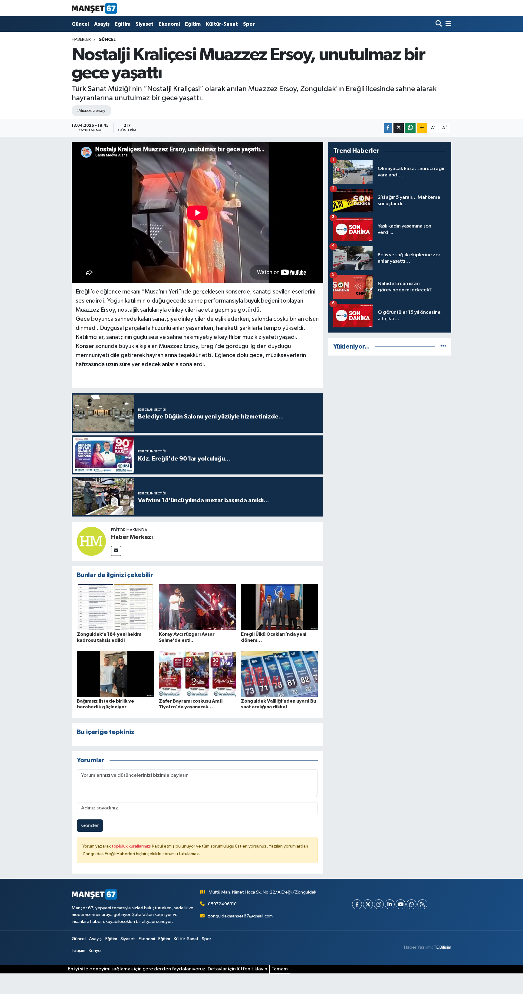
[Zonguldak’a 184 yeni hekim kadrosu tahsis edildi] (115, 607)
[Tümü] (443, 346)
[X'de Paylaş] (398, 128)
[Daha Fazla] (422, 128)
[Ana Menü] (447, 24)
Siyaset (144, 24)
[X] (368, 904)
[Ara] (439, 24)
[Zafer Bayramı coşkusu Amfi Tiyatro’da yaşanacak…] (197, 674)
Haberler (81, 40)
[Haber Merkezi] (91, 541)
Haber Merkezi (132, 537)
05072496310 (222, 904)
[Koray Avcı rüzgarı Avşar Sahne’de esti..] (197, 607)
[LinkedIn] (390, 904)
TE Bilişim (442, 947)
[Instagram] (379, 904)
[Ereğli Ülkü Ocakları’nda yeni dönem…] (279, 607)
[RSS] (422, 904)
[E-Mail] (116, 551)
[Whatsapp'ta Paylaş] (410, 128)
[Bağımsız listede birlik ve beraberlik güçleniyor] (115, 674)
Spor (249, 24)
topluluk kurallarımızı (132, 846)
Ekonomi (169, 24)
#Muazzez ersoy (90, 111)
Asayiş (102, 24)
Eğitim (122, 24)
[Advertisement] (389, 403)
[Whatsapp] (411, 904)
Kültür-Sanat (222, 24)
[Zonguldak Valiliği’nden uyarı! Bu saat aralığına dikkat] (279, 674)
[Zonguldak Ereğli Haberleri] (94, 8)
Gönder (90, 825)
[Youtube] (401, 904)
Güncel (80, 24)
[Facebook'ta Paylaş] (388, 128)
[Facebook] (357, 904)
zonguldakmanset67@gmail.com (240, 916)
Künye (95, 950)
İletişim (78, 950)
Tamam (279, 969)
